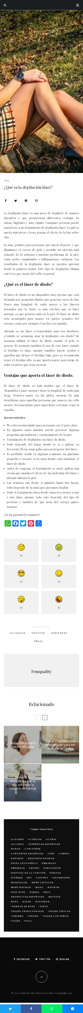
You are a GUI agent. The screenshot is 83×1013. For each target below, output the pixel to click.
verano (33, 916)
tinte (44, 906)
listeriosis (61, 877)
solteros (43, 901)
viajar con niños (56, 916)
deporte (17, 858)
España (34, 868)
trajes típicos (59, 911)
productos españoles (27, 896)
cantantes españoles (27, 853)
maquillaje (19, 882)
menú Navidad (21, 887)
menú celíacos (43, 882)
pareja (34, 892)
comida (64, 853)
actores (17, 839)
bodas (15, 848)
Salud (27, 901)
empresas (18, 868)
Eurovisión (52, 868)
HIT (29, 877)
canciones (33, 848)
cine (51, 853)
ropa (14, 901)
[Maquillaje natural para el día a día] (23, 744)
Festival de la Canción (28, 872)
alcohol (17, 844)
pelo (47, 892)
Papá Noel (18, 892)
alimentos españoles (44, 844)
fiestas (55, 872)
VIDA (6, 180)
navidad (54, 887)
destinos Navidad (41, 858)
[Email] (36, 200)
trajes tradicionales (27, 911)
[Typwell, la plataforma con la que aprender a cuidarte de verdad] (23, 782)
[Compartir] (6, 200)
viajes (15, 920)
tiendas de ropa (23, 906)
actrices (35, 839)
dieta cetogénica (24, 863)
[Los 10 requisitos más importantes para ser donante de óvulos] (60, 744)
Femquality (41, 671)
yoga (28, 920)
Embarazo (49, 863)
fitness (17, 877)
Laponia (42, 877)
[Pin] (26, 200)
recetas (55, 896)
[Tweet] (15, 200)
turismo (17, 916)
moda (39, 887)
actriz (51, 839)
